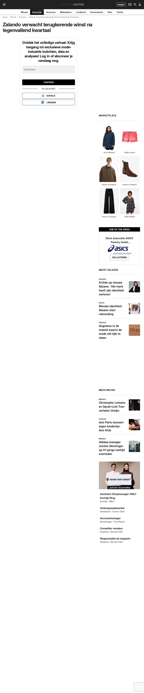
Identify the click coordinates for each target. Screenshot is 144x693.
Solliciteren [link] (119, 257)
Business (22, 17)
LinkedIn (51, 102)
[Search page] (135, 4)
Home (5, 17)
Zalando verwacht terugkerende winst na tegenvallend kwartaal (53, 17)
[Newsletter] (129, 4)
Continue (48, 82)
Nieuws (13, 17)
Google (51, 95)
